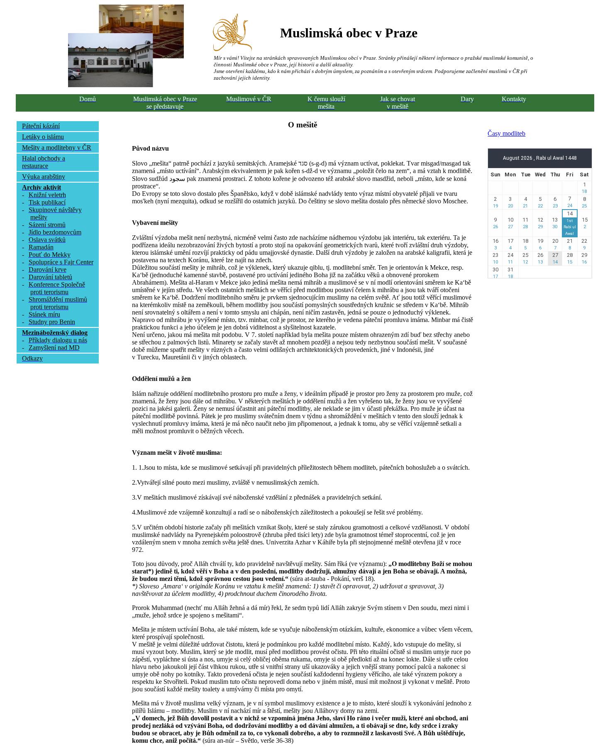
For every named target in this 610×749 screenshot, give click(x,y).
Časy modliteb (506, 133)
